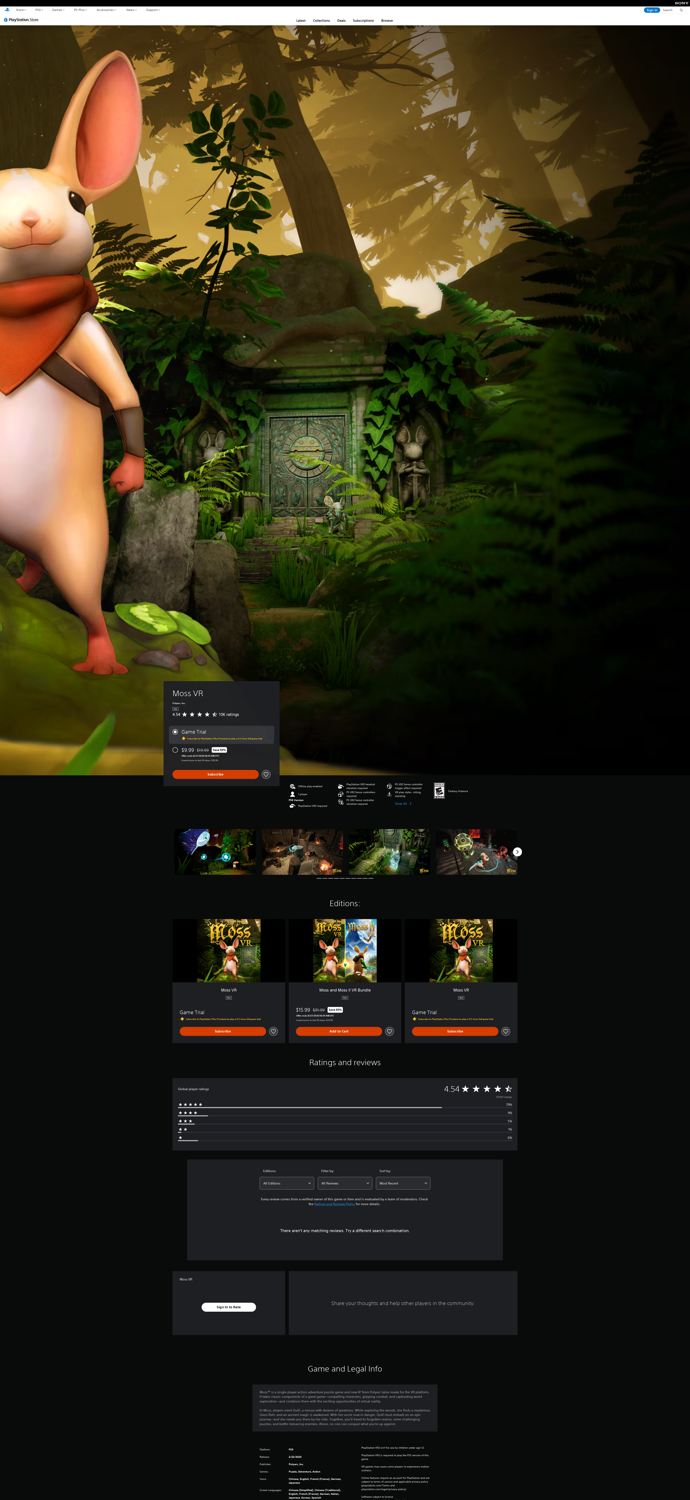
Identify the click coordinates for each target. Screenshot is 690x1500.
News (130, 9)
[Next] (517, 851)
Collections (321, 20)
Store (20, 9)
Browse (387, 20)
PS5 (38, 9)
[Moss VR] (215, 852)
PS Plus (79, 9)
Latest (301, 20)
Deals (341, 20)
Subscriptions (363, 20)
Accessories (105, 9)
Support (152, 9)
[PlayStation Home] (7, 10)
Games (57, 9)
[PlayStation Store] (22, 19)
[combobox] (287, 1183)
